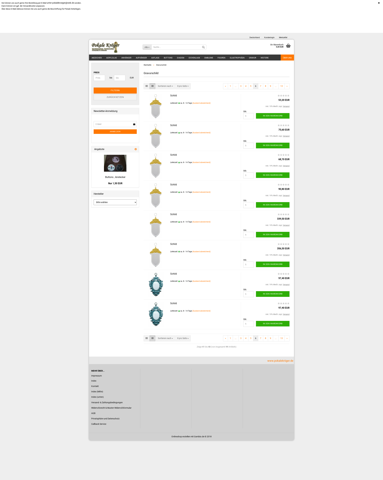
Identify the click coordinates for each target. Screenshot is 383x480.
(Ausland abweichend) (201, 103)
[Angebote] (136, 149)
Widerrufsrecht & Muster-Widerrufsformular (111, 408)
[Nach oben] (374, 475)
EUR (131, 77)
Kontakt (95, 386)
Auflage (155, 58)
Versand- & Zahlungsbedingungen (107, 402)
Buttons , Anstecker (115, 177)
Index (93, 381)
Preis (96, 72)
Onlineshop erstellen (180, 436)
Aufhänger (141, 58)
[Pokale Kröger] (114, 47)
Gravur (252, 58)
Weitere (265, 58)
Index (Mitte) (97, 391)
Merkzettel (283, 37)
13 (281, 86)
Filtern (115, 90)
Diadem (180, 58)
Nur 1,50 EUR (115, 183)
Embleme (208, 58)
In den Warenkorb (272, 116)
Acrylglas (111, 58)
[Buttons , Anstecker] (115, 163)
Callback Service (98, 424)
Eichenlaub (194, 58)
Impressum (96, 376)
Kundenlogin (269, 37)
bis (111, 77)
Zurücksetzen (115, 97)
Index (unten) (97, 397)
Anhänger (126, 58)
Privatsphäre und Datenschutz (105, 418)
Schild (173, 95)
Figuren (221, 58)
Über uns (287, 58)
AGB (93, 413)
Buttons (168, 58)
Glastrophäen (237, 58)
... (236, 86)
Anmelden (115, 132)
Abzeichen (97, 58)
